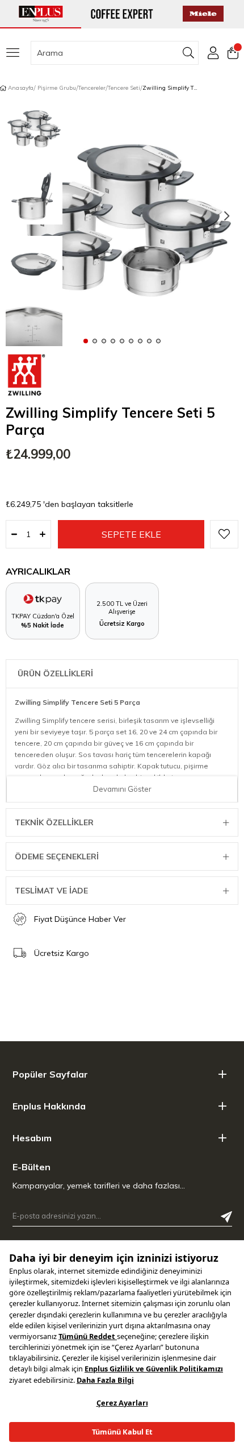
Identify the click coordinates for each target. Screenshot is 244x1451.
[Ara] (188, 52)
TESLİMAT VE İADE (51, 890)
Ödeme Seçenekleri (57, 856)
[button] (85, 340)
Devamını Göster (122, 788)
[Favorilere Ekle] (224, 534)
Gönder (226, 1216)
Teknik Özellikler (54, 822)
